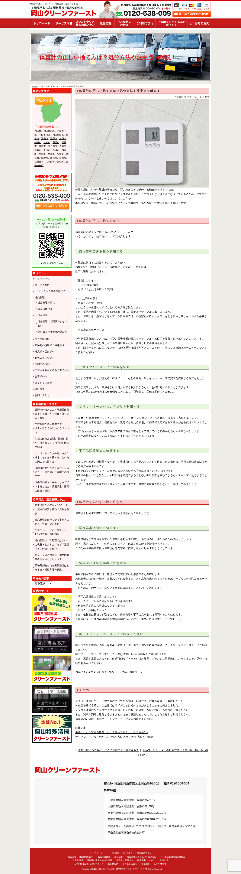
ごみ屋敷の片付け (124, 23)
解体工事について (44, 357)
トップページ (41, 23)
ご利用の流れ (144, 23)
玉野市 (53, 138)
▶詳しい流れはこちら (51, 263)
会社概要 (40, 389)
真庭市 (37, 150)
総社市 (46, 142)
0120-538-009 (179, 783)
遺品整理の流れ (46, 302)
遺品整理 (105, 23)
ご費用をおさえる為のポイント (171, 23)
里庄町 (51, 154)
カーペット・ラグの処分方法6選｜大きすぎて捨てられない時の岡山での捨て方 (52, 457)
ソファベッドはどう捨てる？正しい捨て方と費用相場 (52, 532)
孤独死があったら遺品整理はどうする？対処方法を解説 (52, 567)
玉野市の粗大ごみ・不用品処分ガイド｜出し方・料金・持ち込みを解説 (52, 413)
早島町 (42, 154)
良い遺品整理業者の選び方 (52, 331)
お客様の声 (41, 376)
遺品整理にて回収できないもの (52, 323)
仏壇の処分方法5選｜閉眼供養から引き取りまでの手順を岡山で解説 (52, 442)
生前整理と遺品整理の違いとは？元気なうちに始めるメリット (52, 428)
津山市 (44, 138)
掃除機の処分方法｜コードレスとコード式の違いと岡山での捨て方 (52, 472)
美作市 (46, 150)
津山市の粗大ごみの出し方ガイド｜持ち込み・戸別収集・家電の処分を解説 (52, 486)
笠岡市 (62, 138)
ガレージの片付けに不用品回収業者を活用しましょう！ (52, 556)
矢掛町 (60, 154)
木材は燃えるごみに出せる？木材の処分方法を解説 (108, 750)
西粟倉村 (38, 161)
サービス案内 (64, 23)
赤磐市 (62, 146)
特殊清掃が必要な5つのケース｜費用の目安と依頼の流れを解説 (52, 509)
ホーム (35, 86)
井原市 (37, 142)
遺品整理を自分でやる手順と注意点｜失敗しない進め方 (52, 521)
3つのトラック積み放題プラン (85, 23)
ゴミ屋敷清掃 (42, 339)
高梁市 (56, 142)
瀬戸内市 (52, 146)
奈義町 (62, 157)
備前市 (42, 146)
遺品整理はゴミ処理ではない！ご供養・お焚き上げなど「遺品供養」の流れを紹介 (52, 544)
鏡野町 (44, 157)
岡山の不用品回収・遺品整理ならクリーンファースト (121, 869)
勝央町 (53, 157)
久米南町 (50, 161)
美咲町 (60, 161)
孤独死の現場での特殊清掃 (49, 345)
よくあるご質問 (199, 23)
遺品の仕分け (45, 308)
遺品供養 (42, 315)
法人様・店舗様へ (44, 351)
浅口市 (56, 150)
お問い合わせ (42, 395)
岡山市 (37, 130)
